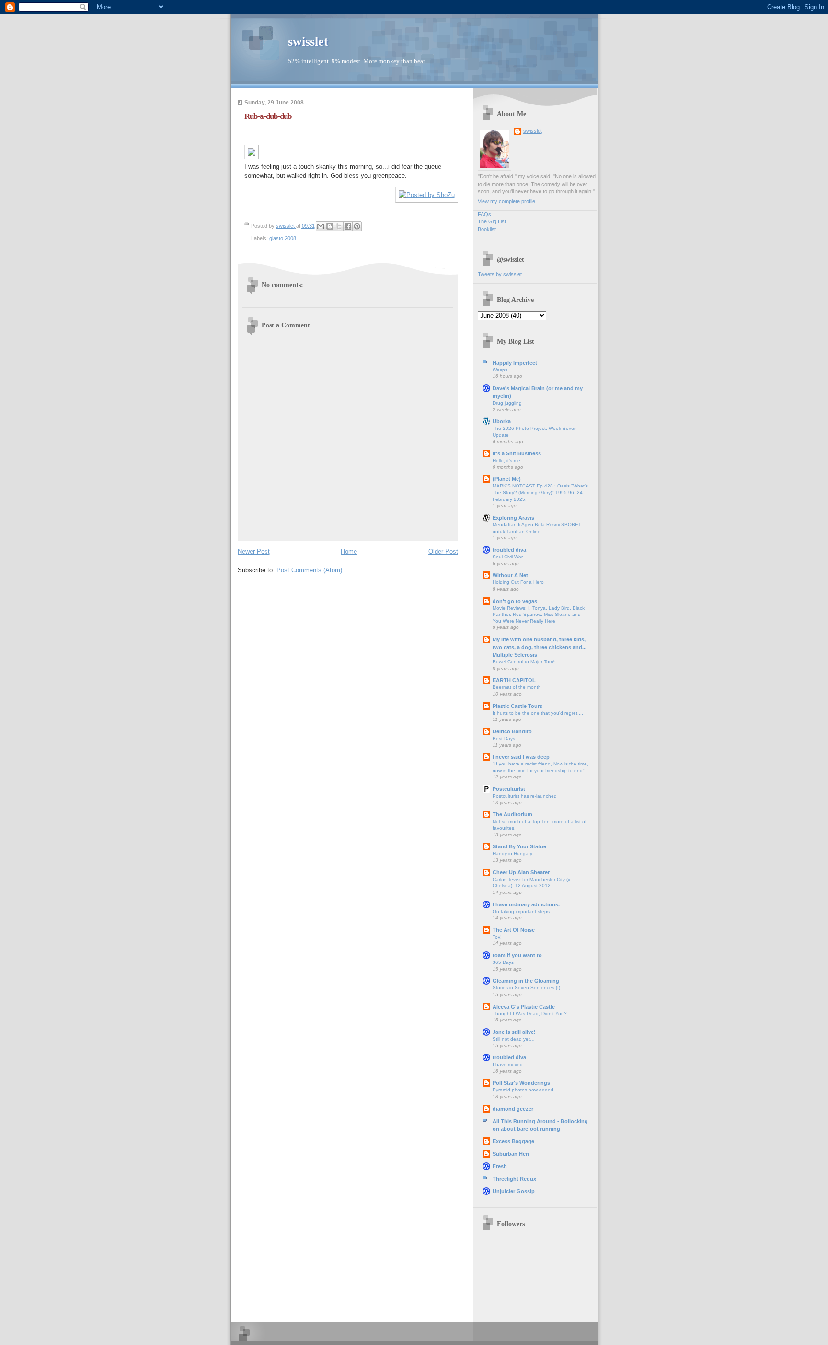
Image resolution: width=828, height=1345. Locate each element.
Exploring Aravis (513, 518)
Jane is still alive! (514, 1032)
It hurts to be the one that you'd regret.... (538, 713)
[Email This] (320, 226)
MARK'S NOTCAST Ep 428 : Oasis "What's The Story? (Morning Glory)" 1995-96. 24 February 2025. (540, 492)
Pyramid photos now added (523, 1089)
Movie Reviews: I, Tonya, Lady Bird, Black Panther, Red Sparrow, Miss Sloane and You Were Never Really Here (539, 614)
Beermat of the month (517, 687)
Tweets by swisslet (500, 274)
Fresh (500, 1166)
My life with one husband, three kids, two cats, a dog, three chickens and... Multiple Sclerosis (539, 647)
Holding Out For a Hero (518, 582)
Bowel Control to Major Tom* (524, 661)
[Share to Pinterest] (357, 226)
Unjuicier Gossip (514, 1191)
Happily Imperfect (515, 363)
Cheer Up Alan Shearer (521, 872)
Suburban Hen (511, 1154)
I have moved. (508, 1064)
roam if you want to (517, 955)
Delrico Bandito (512, 731)
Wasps (500, 369)
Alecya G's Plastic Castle (524, 1006)
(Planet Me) (507, 479)
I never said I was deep (521, 757)
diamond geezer (513, 1109)
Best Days (504, 738)
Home (349, 551)
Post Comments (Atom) (309, 570)
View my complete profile (506, 201)
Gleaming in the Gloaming (526, 981)
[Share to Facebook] (348, 226)
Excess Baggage (513, 1141)
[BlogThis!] (329, 226)
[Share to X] (339, 226)
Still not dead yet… (514, 1039)
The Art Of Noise (514, 930)
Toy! (497, 936)
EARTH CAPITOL (514, 680)
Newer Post (254, 551)
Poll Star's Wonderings (521, 1083)
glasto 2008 (282, 238)
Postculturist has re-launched (525, 796)
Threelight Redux (514, 1179)
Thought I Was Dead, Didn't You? (530, 1013)
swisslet (308, 41)
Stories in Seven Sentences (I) (526, 987)
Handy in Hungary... (514, 853)
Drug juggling (507, 403)
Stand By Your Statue (519, 846)
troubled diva (509, 550)
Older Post (443, 551)
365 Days (503, 962)
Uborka (502, 421)
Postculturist (509, 789)
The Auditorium (512, 814)
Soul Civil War (508, 556)
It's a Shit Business (517, 453)
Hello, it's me (506, 460)
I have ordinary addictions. (526, 904)
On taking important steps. (522, 911)
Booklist (487, 229)
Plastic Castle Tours (517, 706)
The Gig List (492, 221)
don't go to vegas (515, 601)
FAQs (484, 214)
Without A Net (510, 575)
